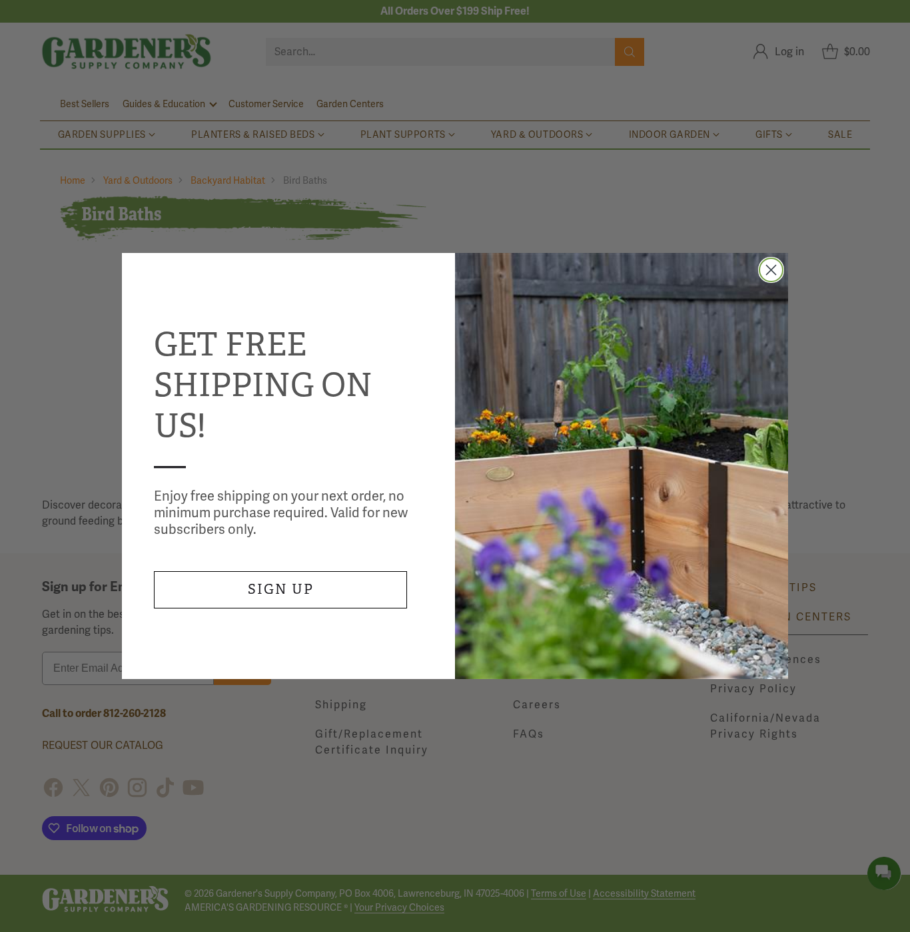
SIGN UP (281, 589)
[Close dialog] (771, 270)
